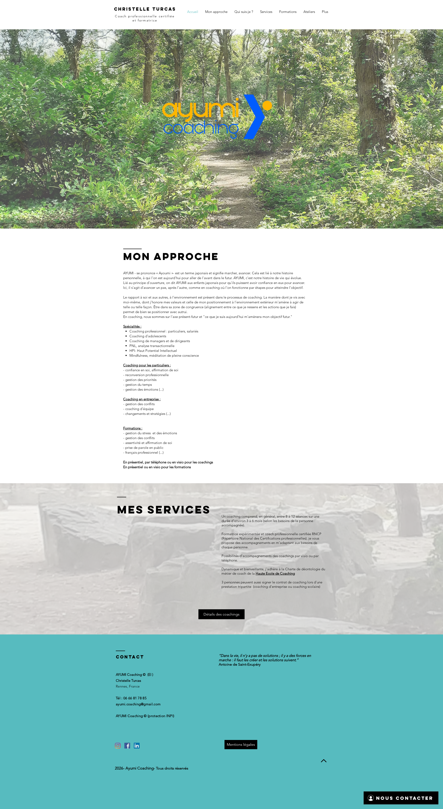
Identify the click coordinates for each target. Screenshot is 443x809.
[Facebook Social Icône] (127, 746)
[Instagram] (118, 746)
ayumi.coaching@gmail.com (138, 704)
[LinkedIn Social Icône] (137, 746)
